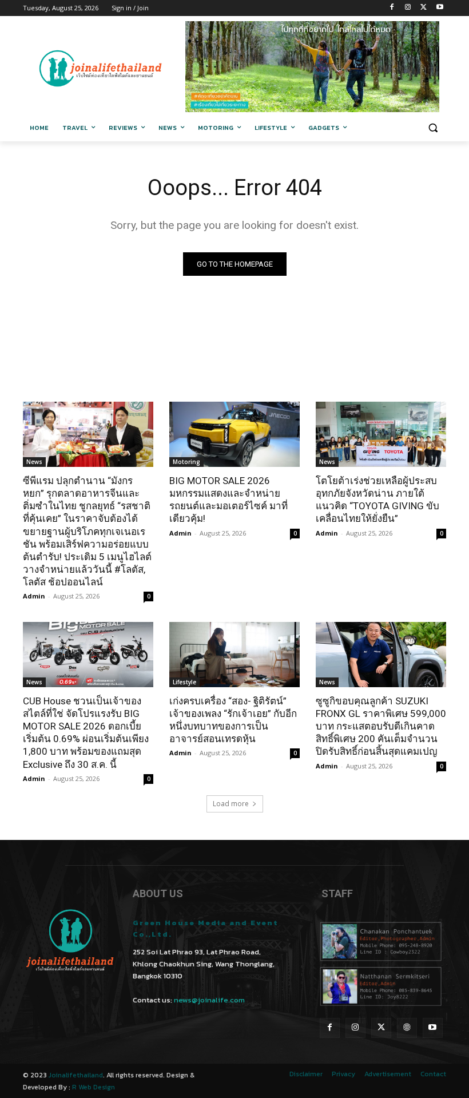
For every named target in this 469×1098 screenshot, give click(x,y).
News (34, 462)
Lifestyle (184, 682)
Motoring (186, 462)
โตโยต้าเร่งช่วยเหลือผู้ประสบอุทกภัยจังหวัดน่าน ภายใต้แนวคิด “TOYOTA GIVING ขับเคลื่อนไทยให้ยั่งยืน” (377, 499)
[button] (432, 127)
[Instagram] (408, 8)
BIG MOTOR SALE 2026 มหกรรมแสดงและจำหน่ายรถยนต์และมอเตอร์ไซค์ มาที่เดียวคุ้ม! (228, 499)
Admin (34, 596)
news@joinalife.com (209, 999)
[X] (423, 8)
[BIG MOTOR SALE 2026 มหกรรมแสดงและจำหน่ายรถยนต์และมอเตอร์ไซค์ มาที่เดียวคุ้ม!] (234, 434)
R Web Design (93, 1087)
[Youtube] (439, 8)
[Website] (407, 1028)
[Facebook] (392, 8)
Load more (231, 803)
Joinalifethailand (76, 1075)
